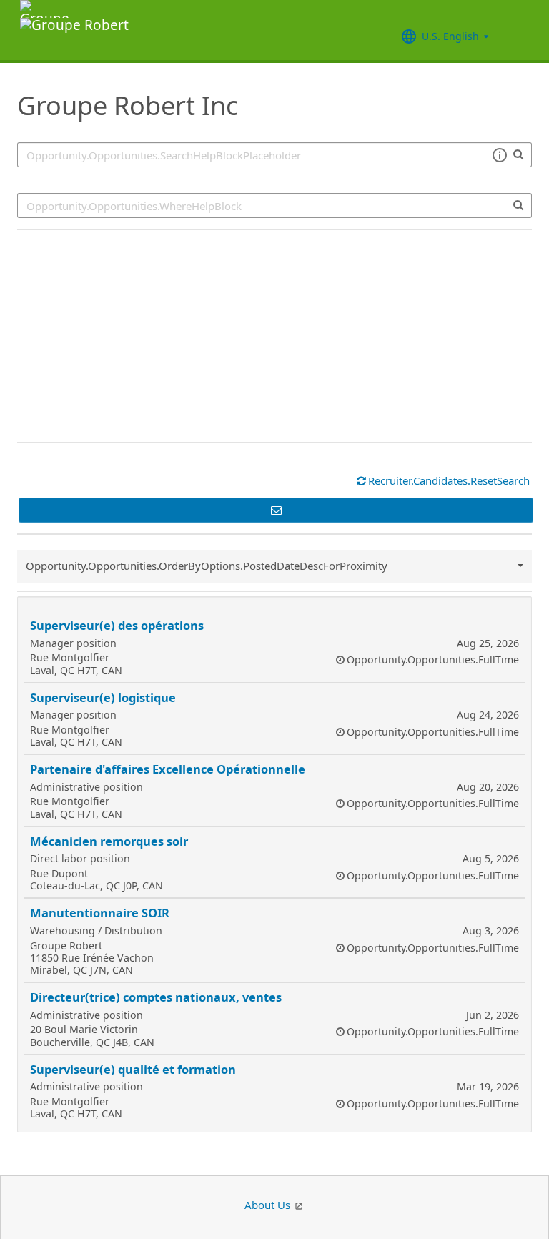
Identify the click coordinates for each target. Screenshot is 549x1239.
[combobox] (274, 205)
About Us (268, 1205)
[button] (499, 155)
